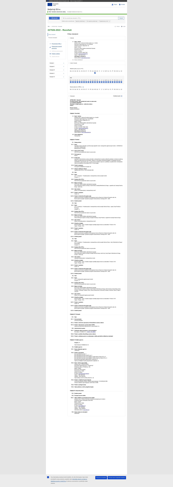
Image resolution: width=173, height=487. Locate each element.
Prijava (115, 4)
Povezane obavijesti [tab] (52, 37)
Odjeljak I (52, 63)
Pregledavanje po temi (103, 21)
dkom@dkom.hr (82, 405)
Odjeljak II (52, 66)
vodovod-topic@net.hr (83, 53)
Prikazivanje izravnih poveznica (57, 47)
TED (49, 26)
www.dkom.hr (86, 409)
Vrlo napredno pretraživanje (92, 21)
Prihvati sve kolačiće (101, 477)
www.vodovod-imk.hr (85, 57)
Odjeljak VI (52, 76)
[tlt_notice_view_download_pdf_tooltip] (70, 82)
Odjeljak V (52, 73)
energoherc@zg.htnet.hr (83, 373)
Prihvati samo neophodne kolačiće (117, 477)
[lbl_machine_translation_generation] (83, 87)
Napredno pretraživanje (80, 21)
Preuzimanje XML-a (56, 43)
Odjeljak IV (52, 70)
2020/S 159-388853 (91, 331)
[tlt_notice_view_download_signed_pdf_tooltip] (95, 73)
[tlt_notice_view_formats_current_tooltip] (121, 96)
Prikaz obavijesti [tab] (51, 34)
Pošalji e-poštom (56, 53)
